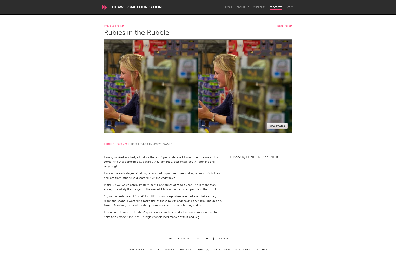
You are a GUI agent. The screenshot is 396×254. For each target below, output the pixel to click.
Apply (289, 7)
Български (136, 249)
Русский (261, 249)
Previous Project (114, 26)
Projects (276, 7)
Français (185, 249)
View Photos (277, 125)
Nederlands (222, 249)
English (154, 249)
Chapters (259, 7)
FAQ (198, 238)
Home (229, 7)
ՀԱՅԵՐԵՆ (202, 249)
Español (169, 249)
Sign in (223, 238)
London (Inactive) (115, 144)
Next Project (284, 26)
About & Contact (179, 238)
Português (242, 249)
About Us (243, 7)
